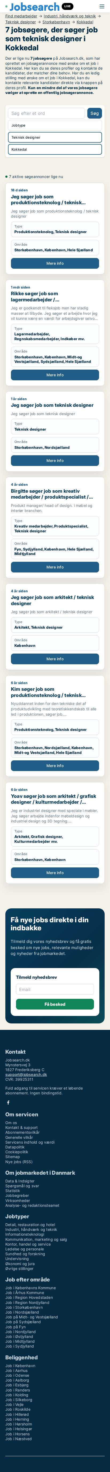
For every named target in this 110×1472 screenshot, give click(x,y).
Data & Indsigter (19, 1181)
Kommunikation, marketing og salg (36, 1239)
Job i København (20, 1365)
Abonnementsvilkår (22, 1132)
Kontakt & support (21, 1127)
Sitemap (12, 1156)
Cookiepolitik (17, 1151)
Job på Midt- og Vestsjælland (31, 1317)
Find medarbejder (21, 16)
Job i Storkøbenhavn (24, 1307)
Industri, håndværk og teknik (70, 16)
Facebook (8, 1102)
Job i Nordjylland (20, 1331)
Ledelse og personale (24, 1249)
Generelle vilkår (19, 1137)
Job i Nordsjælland (22, 1312)
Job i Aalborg (17, 1380)
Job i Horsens (17, 1434)
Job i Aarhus (16, 1370)
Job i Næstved (18, 1438)
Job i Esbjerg (17, 1385)
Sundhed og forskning (25, 1253)
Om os (11, 1122)
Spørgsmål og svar (22, 1185)
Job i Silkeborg (18, 1399)
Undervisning (17, 1258)
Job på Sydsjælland (23, 1321)
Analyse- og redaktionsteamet (32, 1205)
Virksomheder (17, 1200)
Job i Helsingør (18, 1429)
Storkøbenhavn (56, 22)
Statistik (12, 1190)
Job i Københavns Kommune (30, 1287)
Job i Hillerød (17, 1414)
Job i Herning (17, 1419)
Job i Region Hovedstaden (29, 1297)
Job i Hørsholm (18, 1424)
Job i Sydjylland (19, 1346)
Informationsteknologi (24, 1234)
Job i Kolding (17, 1395)
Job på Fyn (15, 1327)
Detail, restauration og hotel (30, 1224)
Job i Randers (17, 1390)
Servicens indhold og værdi (29, 1142)
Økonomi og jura (20, 1263)
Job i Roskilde (17, 1409)
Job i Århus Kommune (24, 1292)
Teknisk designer (20, 22)
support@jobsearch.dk (26, 1074)
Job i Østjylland (19, 1336)
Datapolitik (15, 1147)
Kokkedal (85, 22)
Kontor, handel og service (28, 1244)
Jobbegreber (17, 1195)
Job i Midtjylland (20, 1341)
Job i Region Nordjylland (27, 1302)
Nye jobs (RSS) (19, 1161)
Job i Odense (17, 1375)
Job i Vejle (14, 1404)
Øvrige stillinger (19, 1268)
